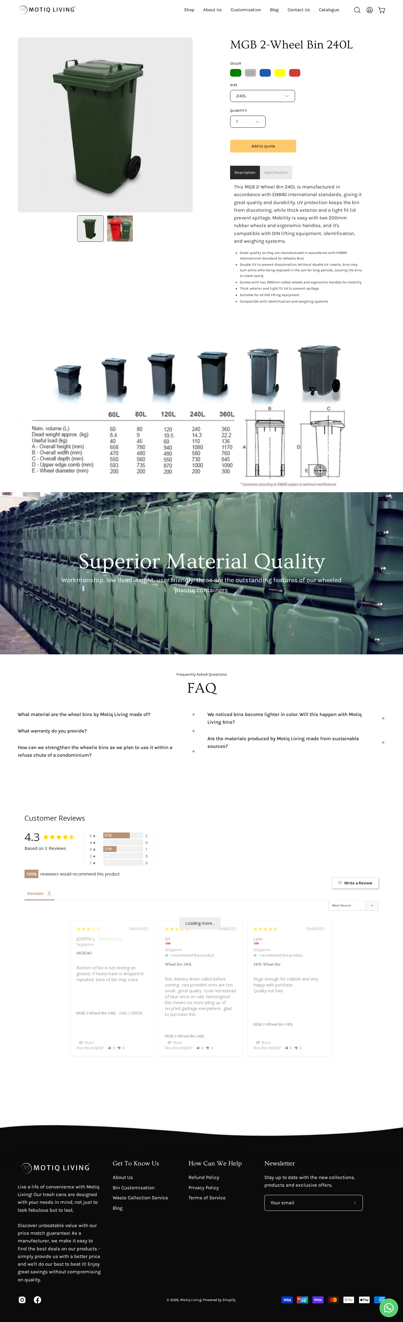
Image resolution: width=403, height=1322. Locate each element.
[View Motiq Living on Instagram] (21, 1299)
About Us (123, 1177)
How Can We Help (215, 1163)
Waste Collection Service (140, 1198)
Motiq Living (191, 1300)
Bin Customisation (134, 1187)
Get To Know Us (136, 1163)
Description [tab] (245, 172)
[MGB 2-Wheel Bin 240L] (90, 228)
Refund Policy (204, 1177)
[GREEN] (235, 73)
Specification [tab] (276, 172)
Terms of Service (207, 1198)
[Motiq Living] (47, 9)
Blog (117, 1208)
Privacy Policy (204, 1187)
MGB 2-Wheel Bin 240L (96, 1013)
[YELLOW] (280, 73)
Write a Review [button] (358, 883)
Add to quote (263, 146)
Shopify (228, 1300)
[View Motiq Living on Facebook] (37, 1299)
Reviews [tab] (35, 893)
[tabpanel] (298, 244)
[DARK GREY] (250, 73)
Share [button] (88, 1042)
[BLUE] (265, 73)
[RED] (294, 73)
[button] (329, 10)
